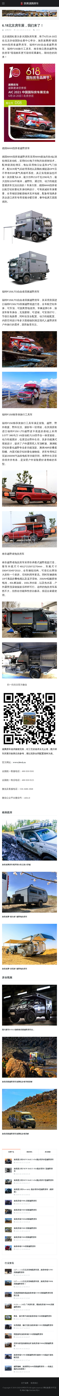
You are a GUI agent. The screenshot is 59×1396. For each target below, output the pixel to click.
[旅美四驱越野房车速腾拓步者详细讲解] (29, 1057)
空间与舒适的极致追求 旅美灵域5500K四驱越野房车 (33, 1344)
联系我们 (34, 1383)
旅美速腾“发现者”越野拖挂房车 (14, 968)
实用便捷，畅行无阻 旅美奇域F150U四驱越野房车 (33, 1325)
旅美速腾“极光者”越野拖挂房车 (14, 916)
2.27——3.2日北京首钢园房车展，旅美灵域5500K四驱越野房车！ (33, 1282)
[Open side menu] (3, 3)
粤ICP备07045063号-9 (30, 1390)
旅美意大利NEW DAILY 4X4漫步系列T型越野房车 (34, 1180)
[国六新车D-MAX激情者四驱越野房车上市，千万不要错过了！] (29, 13)
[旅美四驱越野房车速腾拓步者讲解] (29, 1109)
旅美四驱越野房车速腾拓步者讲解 (15, 1133)
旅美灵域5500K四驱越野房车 (25, 1219)
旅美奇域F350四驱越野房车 (25, 1246)
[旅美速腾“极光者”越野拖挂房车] (29, 892)
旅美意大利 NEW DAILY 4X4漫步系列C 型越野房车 (33, 1169)
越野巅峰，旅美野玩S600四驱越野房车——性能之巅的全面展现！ (33, 1367)
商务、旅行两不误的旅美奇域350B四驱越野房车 (33, 1316)
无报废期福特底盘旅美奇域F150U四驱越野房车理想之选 (33, 1294)
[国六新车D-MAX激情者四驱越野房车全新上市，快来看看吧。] (29, 1005)
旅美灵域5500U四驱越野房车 (25, 1228)
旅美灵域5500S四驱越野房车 (25, 1237)
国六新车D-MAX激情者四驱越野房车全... (18, 1029)
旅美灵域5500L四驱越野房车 (25, 1200)
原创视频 (48, 1152)
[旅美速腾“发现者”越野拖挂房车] (29, 944)
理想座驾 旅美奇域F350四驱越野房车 (28, 1334)
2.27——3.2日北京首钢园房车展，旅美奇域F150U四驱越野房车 (33, 1270)
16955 (38, 30)
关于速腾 (24, 1383)
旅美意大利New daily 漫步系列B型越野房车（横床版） (34, 1190)
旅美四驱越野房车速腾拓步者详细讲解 (17, 1081)
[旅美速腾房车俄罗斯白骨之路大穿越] (29, 840)
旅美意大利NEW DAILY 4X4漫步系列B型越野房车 (34, 1159)
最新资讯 (29, 1152)
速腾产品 (11, 1152)
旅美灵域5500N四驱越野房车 (25, 1209)
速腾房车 (8, 30)
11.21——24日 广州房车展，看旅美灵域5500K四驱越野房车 (34, 1305)
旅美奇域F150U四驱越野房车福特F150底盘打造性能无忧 (33, 1356)
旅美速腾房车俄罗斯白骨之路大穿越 (16, 864)
